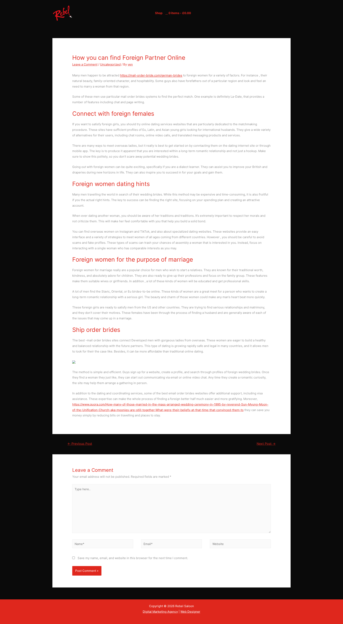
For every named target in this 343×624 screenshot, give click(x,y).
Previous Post (79, 444)
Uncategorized (110, 64)
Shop (158, 13)
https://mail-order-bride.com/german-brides (151, 75)
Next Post (266, 444)
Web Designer (190, 611)
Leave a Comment (84, 64)
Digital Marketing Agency (160, 611)
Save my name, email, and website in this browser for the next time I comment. (133, 558)
